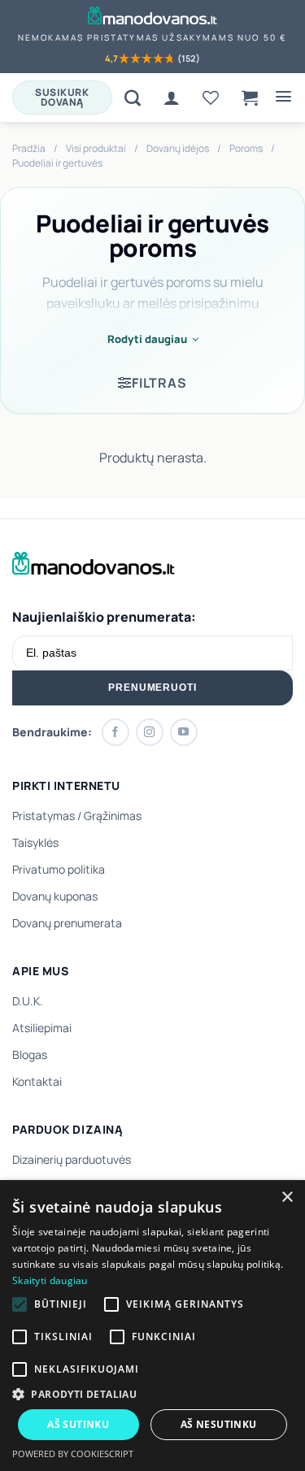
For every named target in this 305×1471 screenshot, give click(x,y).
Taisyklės (35, 842)
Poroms (246, 148)
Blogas (29, 1054)
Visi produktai (96, 148)
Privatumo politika (58, 869)
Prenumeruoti (153, 687)
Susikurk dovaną (62, 97)
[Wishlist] (210, 97)
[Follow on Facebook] (115, 732)
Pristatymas (43, 815)
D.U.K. (27, 1001)
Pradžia (29, 148)
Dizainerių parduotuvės (71, 1159)
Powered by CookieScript (72, 1453)
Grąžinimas (113, 815)
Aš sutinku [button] (78, 1424)
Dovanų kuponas (55, 896)
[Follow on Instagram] (149, 732)
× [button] (287, 1197)
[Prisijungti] (171, 97)
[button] (249, 97)
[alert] (152, 1325)
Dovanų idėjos (177, 148)
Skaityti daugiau (50, 1280)
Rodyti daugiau (147, 339)
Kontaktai (37, 1081)
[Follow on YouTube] (184, 732)
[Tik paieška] (132, 97)
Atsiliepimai (42, 1027)
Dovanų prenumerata (67, 923)
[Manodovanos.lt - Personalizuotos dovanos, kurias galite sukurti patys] (152, 15)
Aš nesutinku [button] (219, 1424)
